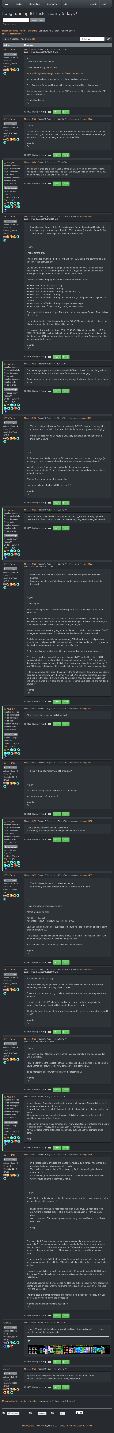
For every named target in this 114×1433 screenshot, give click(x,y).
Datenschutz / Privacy (32, 1425)
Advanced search (10, 24)
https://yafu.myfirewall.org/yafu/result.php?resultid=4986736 (55, 73)
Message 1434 (30, 969)
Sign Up (93, 3)
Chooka (7, 1322)
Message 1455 (30, 1368)
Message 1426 (30, 363)
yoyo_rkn (11, 162)
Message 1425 (30, 216)
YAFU (8, 4)
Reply (57, 112)
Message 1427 (30, 418)
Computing (34, 3)
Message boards (10, 30)
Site (66, 3)
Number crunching (28, 30)
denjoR (6, 1368)
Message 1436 (30, 1096)
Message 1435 (30, 1038)
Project (19, 3)
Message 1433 (30, 875)
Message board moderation (13, 33)
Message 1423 (30, 119)
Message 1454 (30, 1322)
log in (32, 38)
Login (104, 3)
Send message (10, 54)
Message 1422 (30, 49)
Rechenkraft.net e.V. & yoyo (79, 1425)
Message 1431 (30, 762)
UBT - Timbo (9, 49)
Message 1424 (30, 162)
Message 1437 (30, 1154)
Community (52, 3)
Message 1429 (30, 564)
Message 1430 (30, 708)
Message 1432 (30, 821)
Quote (65, 112)
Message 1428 (30, 509)
